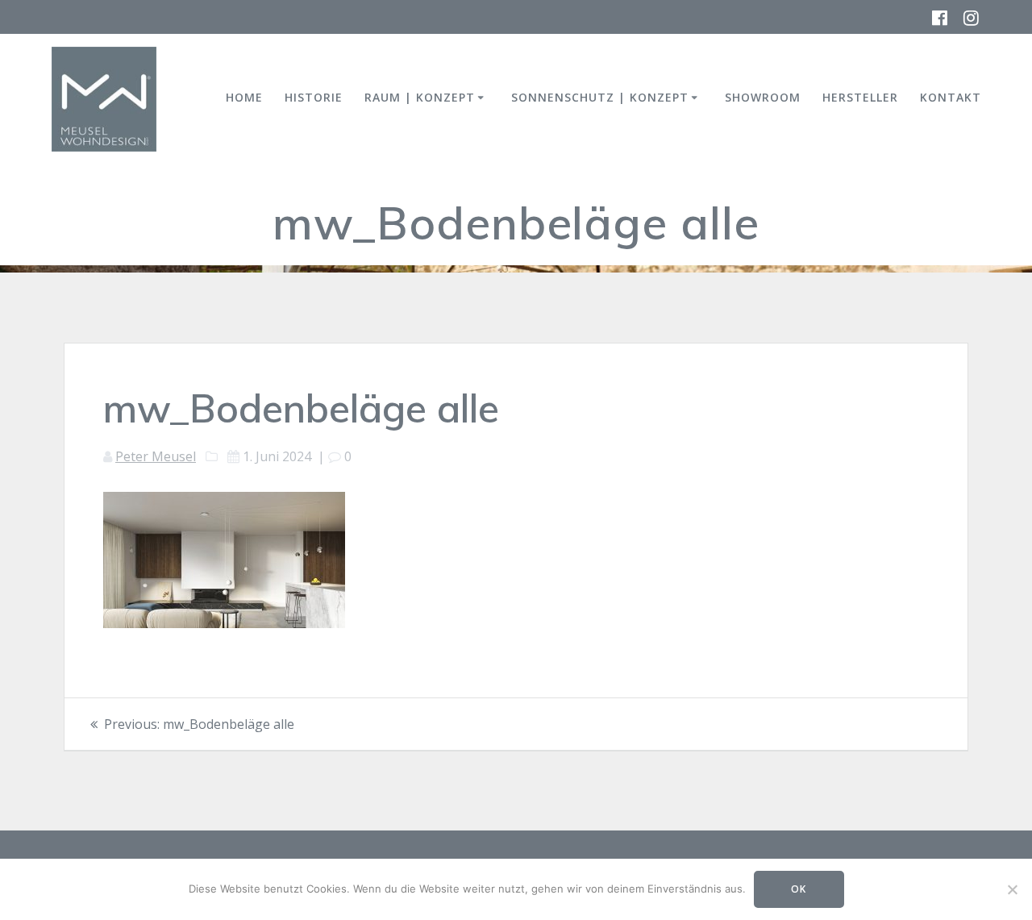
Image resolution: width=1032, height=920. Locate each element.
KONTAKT (950, 97)
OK (798, 889)
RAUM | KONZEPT (419, 97)
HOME (244, 97)
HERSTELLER (860, 97)
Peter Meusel (155, 456)
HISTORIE (314, 97)
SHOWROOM (763, 97)
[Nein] (1012, 889)
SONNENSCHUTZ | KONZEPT (600, 97)
